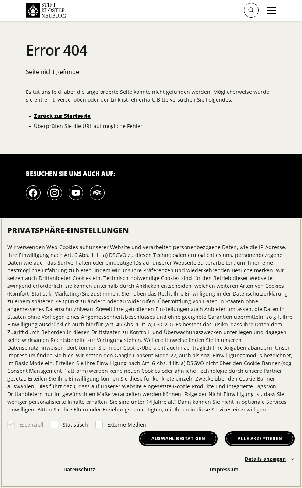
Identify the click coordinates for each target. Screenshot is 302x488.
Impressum (224, 469)
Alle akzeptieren (260, 438)
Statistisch (75, 424)
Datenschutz (79, 469)
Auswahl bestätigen (178, 438)
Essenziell (31, 424)
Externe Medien (126, 424)
